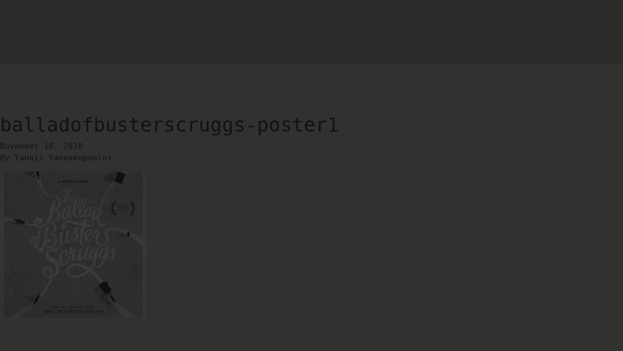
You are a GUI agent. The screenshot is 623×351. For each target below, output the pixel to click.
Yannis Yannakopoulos (63, 157)
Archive (53, 64)
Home (19, 62)
